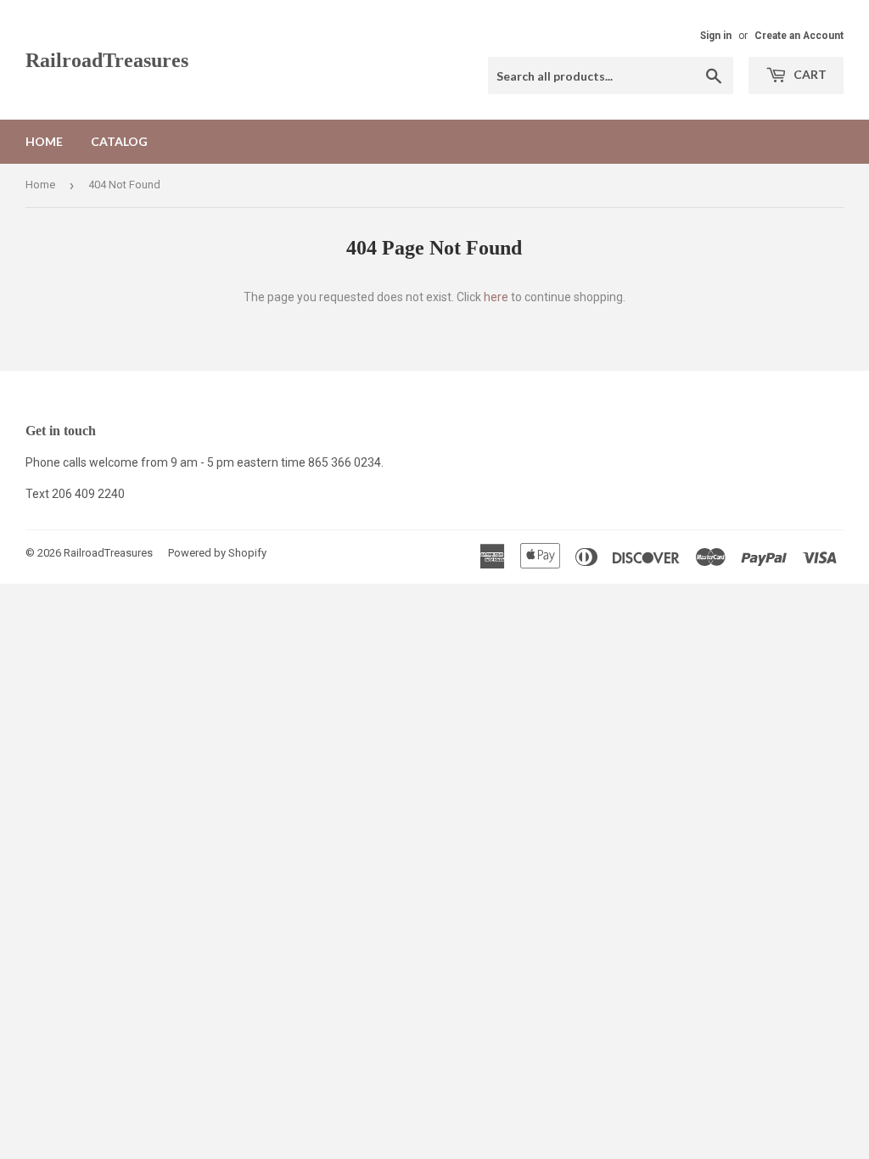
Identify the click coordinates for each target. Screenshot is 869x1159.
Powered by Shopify (217, 552)
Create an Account (799, 36)
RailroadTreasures (106, 59)
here (496, 297)
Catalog (119, 141)
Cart (809, 74)
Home (44, 141)
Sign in (716, 36)
